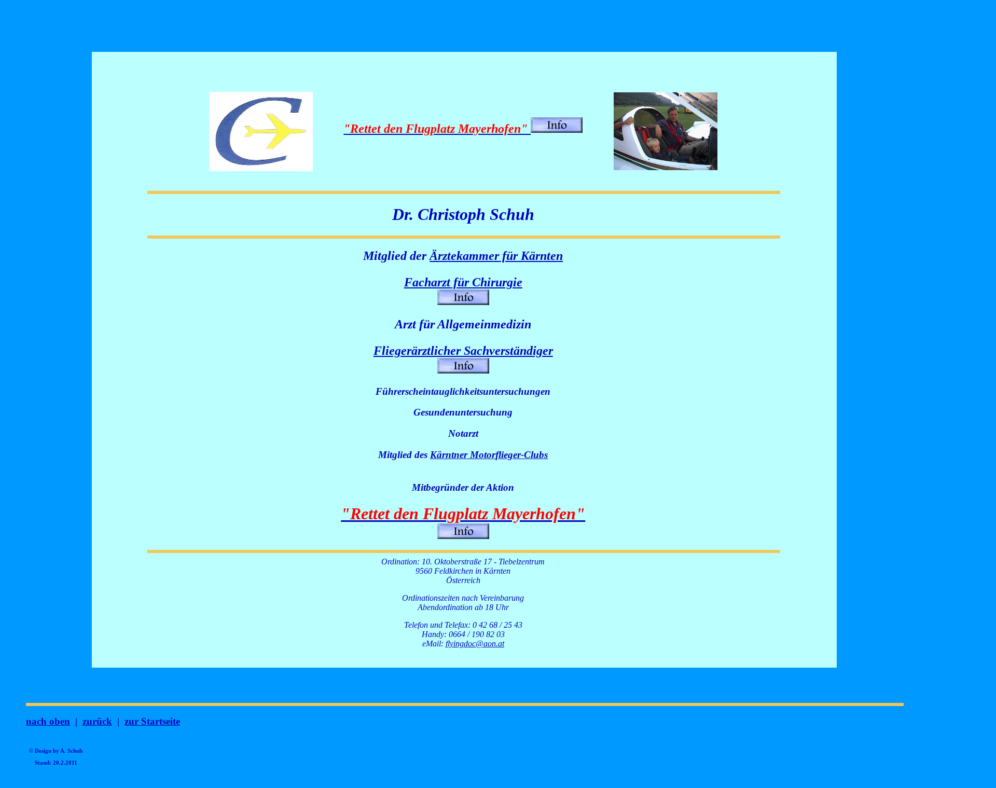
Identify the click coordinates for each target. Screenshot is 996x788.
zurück (97, 721)
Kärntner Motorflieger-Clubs (489, 454)
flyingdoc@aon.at (475, 643)
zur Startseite (152, 721)
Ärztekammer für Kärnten (496, 255)
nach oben (48, 721)
